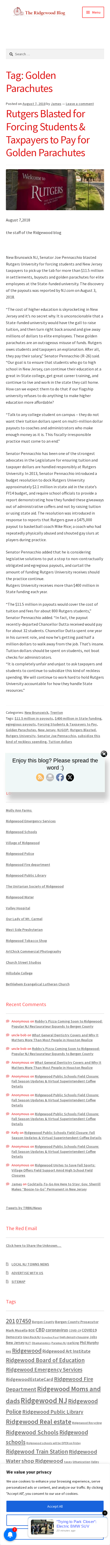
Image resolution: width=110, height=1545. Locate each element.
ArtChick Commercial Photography (33, 951)
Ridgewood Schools (21, 831)
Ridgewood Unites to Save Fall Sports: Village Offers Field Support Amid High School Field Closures (53, 1170)
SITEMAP (18, 1281)
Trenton (56, 712)
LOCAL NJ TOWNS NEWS (30, 1264)
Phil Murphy (89, 1342)
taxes (68, 1462)
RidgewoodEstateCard (29, 1379)
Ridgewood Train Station (37, 1451)
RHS (8, 1352)
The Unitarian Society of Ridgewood (35, 886)
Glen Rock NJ (32, 1337)
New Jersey (47, 730)
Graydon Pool (50, 1337)
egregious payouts (21, 724)
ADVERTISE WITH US (27, 1273)
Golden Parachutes (21, 730)
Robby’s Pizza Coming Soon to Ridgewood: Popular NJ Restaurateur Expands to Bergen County (57, 1024)
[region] (55, 1504)
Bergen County (43, 1322)
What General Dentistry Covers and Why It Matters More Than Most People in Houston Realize (55, 1037)
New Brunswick (36, 712)
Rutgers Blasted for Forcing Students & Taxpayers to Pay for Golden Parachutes (48, 133)
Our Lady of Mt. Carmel (24, 919)
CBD (40, 1330)
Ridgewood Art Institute (66, 1351)
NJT (28, 1343)
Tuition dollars (60, 741)
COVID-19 (75, 1330)
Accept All (55, 1506)
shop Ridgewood (42, 1460)
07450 (23, 1321)
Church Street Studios (23, 962)
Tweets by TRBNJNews (24, 1208)
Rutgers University (21, 735)
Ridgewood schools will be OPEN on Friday (53, 1443)
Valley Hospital (18, 908)
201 (10, 1321)
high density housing (74, 1337)
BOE (31, 1330)
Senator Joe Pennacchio (56, 735)
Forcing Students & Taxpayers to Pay (67, 724)
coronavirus (57, 1330)
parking (73, 1343)
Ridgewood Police (20, 853)
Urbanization (81, 1462)
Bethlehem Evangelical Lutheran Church (38, 984)
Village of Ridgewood (23, 842)
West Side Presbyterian (24, 929)
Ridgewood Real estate (38, 1422)
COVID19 (89, 1330)
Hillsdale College (19, 973)
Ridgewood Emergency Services (31, 821)
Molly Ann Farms (19, 810)
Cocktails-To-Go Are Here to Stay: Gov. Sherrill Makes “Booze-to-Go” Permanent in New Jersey (56, 1186)
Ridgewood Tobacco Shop (26, 940)
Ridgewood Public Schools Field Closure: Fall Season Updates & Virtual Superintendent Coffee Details (55, 1081)
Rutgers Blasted (83, 730)
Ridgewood (27, 1350)
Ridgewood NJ (44, 1400)
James (56, 103)
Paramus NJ (59, 1343)
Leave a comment (80, 103)
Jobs (93, 1337)
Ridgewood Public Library (26, 875)
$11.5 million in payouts (34, 718)
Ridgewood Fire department (28, 864)
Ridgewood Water (20, 897)
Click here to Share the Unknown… (34, 1245)
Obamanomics (41, 1343)
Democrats (14, 1337)
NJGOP (62, 730)
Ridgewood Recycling (87, 1423)
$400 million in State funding (78, 718)
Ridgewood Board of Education (45, 1360)
